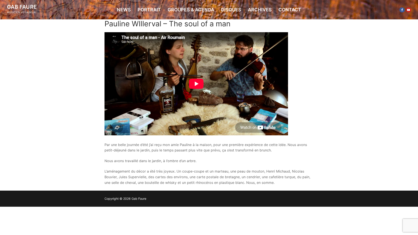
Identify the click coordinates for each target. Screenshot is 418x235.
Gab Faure (22, 7)
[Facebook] (402, 9)
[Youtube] (408, 9)
